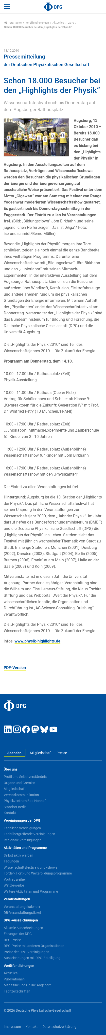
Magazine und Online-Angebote (28, 985)
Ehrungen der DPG (18, 934)
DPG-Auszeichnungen (21, 920)
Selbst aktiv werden (18, 855)
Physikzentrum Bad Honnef (25, 801)
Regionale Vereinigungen (22, 840)
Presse (61, 753)
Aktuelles (58, 22)
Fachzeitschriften (17, 991)
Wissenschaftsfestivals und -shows (30, 867)
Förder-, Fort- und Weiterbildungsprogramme (38, 873)
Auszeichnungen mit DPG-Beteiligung (32, 958)
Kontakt (10, 813)
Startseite (15, 22)
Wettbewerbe (14, 885)
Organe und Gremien (19, 783)
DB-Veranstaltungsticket (22, 913)
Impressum (12, 1027)
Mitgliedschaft (41, 753)
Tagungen (11, 861)
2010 (71, 22)
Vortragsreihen (15, 879)
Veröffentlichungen (37, 22)
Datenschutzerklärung (59, 1027)
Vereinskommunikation (21, 795)
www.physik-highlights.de (37, 641)
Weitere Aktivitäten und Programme (31, 891)
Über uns (11, 769)
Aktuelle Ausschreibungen (23, 928)
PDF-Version (15, 667)
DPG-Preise (12, 940)
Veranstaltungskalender (22, 907)
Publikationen (14, 979)
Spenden (14, 753)
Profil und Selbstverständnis (25, 777)
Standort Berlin (15, 807)
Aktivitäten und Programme (25, 848)
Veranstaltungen (17, 899)
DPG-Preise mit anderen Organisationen (34, 946)
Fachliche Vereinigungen (22, 828)
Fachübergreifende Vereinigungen (29, 834)
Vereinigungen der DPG (22, 820)
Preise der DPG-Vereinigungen (26, 952)
